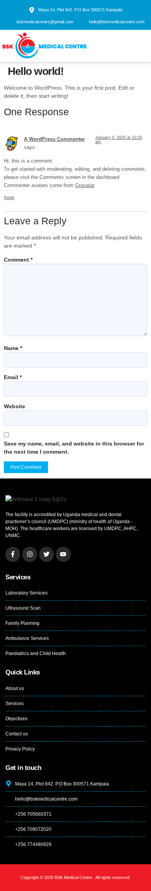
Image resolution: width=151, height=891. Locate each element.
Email (13, 377)
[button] (136, 46)
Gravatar (84, 185)
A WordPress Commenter (54, 139)
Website (14, 406)
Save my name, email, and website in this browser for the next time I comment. (74, 447)
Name (13, 348)
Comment (18, 260)
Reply (9, 197)
